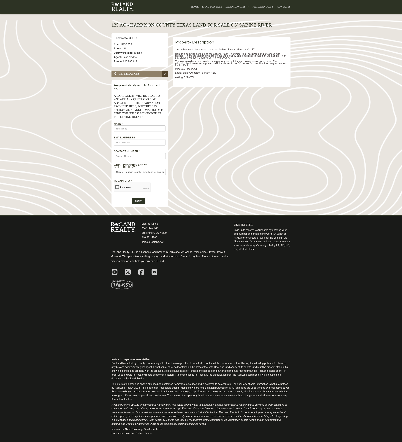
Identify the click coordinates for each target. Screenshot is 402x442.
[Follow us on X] (128, 271)
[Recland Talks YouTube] (115, 271)
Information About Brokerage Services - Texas (136, 429)
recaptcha (123, 181)
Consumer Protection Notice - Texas (131, 433)
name (118, 124)
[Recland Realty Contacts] (154, 271)
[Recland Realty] (122, 7)
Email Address (125, 137)
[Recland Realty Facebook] (141, 271)
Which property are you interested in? (131, 166)
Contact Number (127, 151)
